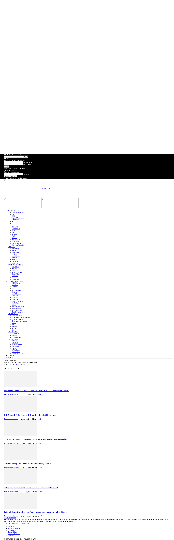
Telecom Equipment (18, 306)
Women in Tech (17, 344)
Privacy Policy (12, 530)
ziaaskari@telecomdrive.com (21, 523)
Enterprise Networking (19, 321)
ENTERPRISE (13, 314)
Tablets (14, 250)
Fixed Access (16, 294)
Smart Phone (16, 248)
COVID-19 (15, 341)
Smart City (15, 274)
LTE (13, 232)
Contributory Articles (18, 353)
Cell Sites (15, 286)
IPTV (14, 277)
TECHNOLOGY (13, 210)
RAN (14, 305)
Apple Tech (16, 261)
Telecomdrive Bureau (11, 394)
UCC (14, 330)
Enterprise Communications (21, 317)
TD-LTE (15, 227)
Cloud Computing (18, 212)
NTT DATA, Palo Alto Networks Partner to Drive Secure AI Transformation (35, 439)
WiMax (14, 234)
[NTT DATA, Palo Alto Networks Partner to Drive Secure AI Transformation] (20, 435)
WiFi (13, 230)
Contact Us (11, 535)
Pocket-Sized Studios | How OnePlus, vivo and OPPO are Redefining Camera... (36, 391)
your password (27, 164)
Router (14, 323)
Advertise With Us (14, 528)
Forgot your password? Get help (14, 168)
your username (27, 162)
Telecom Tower (17, 290)
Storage (14, 326)
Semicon (15, 276)
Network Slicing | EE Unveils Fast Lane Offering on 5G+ (27, 463)
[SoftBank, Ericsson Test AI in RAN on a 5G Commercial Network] (20, 484)
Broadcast (15, 270)
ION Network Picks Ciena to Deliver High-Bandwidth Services (29, 415)
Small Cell (15, 279)
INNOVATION (13, 332)
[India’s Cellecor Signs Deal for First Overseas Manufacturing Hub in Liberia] (20, 508)
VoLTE (14, 238)
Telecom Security (17, 308)
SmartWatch (16, 256)
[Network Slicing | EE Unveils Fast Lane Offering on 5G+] (20, 459)
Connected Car (17, 337)
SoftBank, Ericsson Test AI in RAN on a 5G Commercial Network (31, 488)
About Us (11, 526)
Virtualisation (16, 239)
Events (14, 348)
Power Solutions (17, 301)
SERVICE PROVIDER (15, 281)
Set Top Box (16, 268)
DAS (13, 288)
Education (11, 355)
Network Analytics (18, 245)
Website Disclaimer (14, 534)
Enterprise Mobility (18, 319)
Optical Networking (18, 218)
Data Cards (15, 252)
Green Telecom (17, 243)
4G (13, 223)
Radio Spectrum (17, 303)
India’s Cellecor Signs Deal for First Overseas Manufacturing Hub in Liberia (35, 512)
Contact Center (17, 315)
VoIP (13, 236)
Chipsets (15, 263)
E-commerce (16, 334)
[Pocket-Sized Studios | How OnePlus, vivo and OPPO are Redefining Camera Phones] (20, 387)
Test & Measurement (18, 312)
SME (13, 324)
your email (26, 174)
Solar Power (16, 241)
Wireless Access (17, 272)
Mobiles (14, 254)
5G (13, 225)
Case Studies (16, 352)
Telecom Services (17, 310)
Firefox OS (15, 259)
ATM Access (16, 283)
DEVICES (11, 247)
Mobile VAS (16, 299)
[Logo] (22, 207)
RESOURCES (13, 339)
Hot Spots (15, 296)
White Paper (16, 350)
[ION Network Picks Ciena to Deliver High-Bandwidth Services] (20, 411)
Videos (10, 357)
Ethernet (14, 292)
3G (13, 221)
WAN (14, 328)
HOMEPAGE (20, 364)
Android (14, 258)
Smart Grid (15, 220)
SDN (13, 216)
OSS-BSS (15, 297)
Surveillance (16, 229)
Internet (14, 335)
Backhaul (15, 285)
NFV (13, 214)
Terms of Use (12, 532)
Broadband (15, 267)
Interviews (15, 346)
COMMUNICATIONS (15, 265)
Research (15, 343)
